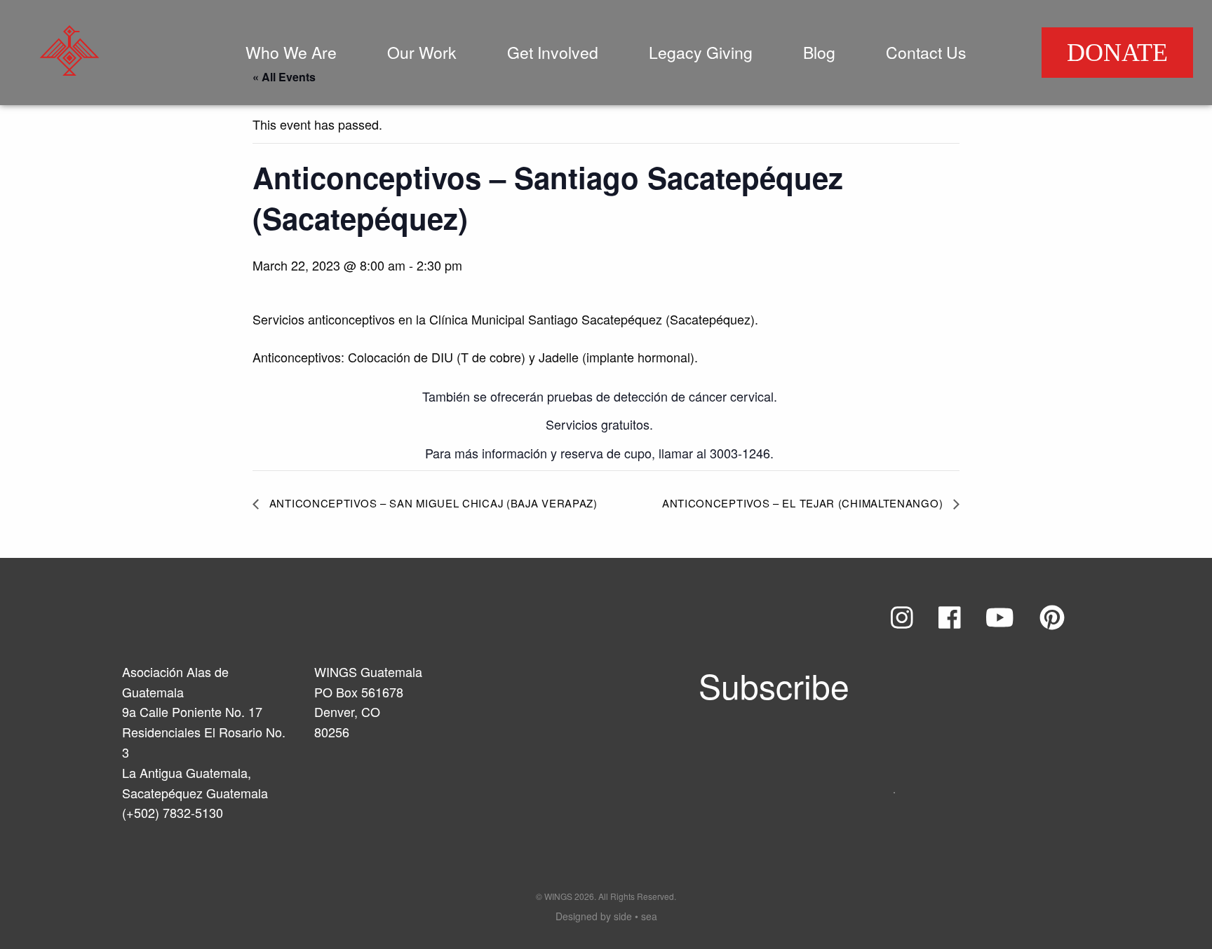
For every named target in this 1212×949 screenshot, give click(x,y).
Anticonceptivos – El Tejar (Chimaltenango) (804, 503)
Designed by (606, 916)
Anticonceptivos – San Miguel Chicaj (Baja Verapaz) (432, 503)
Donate (1117, 53)
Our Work (422, 52)
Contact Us (926, 52)
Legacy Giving (701, 52)
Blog (819, 52)
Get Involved (552, 52)
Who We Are (291, 52)
